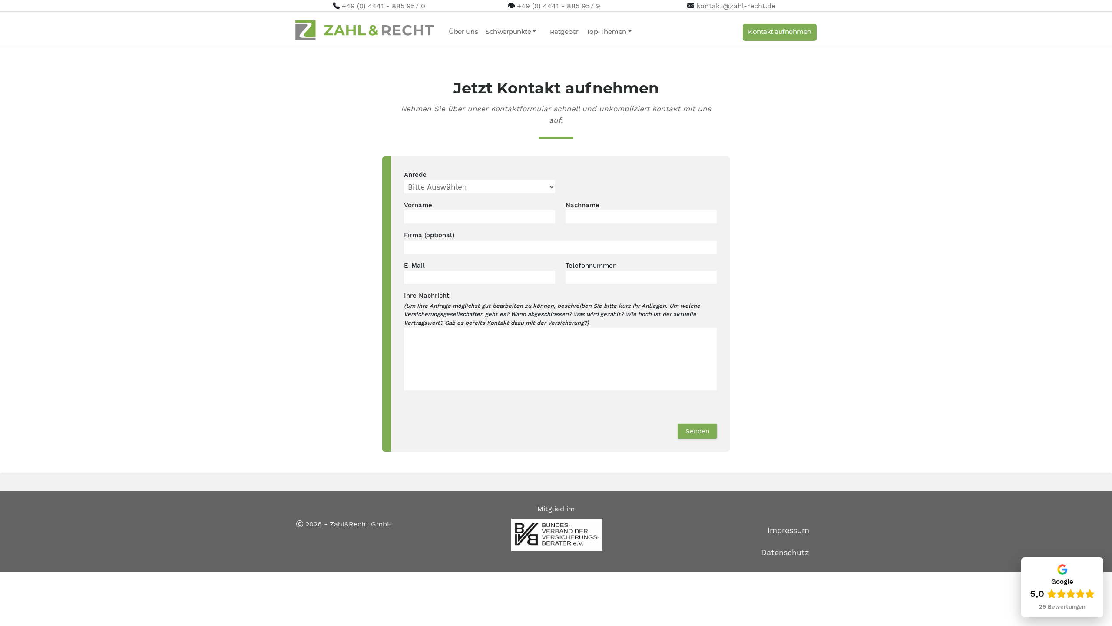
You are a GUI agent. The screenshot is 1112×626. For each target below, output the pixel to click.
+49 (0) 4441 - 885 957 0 (383, 6)
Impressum (788, 530)
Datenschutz (785, 552)
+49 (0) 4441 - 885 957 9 (558, 6)
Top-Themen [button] (606, 31)
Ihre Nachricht (426, 296)
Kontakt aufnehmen (779, 31)
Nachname (582, 205)
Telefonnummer (591, 266)
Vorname (418, 205)
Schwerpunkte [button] (508, 31)
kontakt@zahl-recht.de (735, 6)
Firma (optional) (429, 235)
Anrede (415, 175)
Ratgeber (564, 31)
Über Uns (463, 31)
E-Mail (414, 266)
